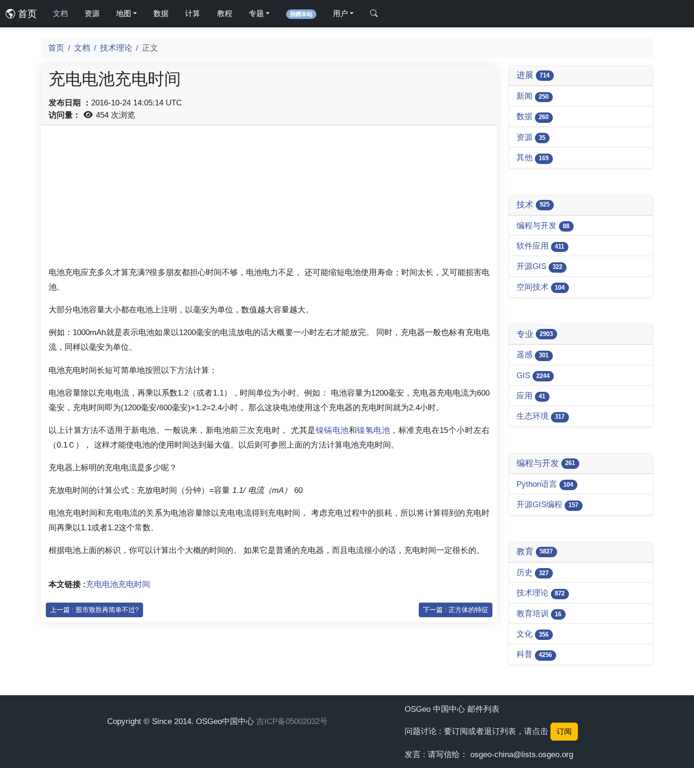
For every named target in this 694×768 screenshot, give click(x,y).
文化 (532, 634)
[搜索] (373, 14)
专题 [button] (256, 13)
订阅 (564, 731)
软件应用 (540, 245)
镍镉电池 (332, 430)
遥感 (532, 354)
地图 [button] (123, 13)
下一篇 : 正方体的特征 (455, 609)
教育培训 (538, 613)
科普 (534, 654)
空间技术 (540, 287)
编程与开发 (542, 225)
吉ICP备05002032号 (292, 721)
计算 (192, 13)
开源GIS (539, 266)
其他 (532, 157)
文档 (60, 13)
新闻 (532, 96)
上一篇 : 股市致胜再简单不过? (94, 609)
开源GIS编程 (547, 504)
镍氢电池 (373, 430)
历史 (532, 572)
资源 (92, 13)
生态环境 (540, 416)
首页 (26, 14)
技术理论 (116, 47)
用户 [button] (340, 13)
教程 (224, 13)
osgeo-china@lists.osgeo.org (521, 754)
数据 (161, 13)
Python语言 (544, 484)
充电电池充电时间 (118, 584)
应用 (530, 395)
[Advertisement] (269, 199)
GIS (533, 375)
